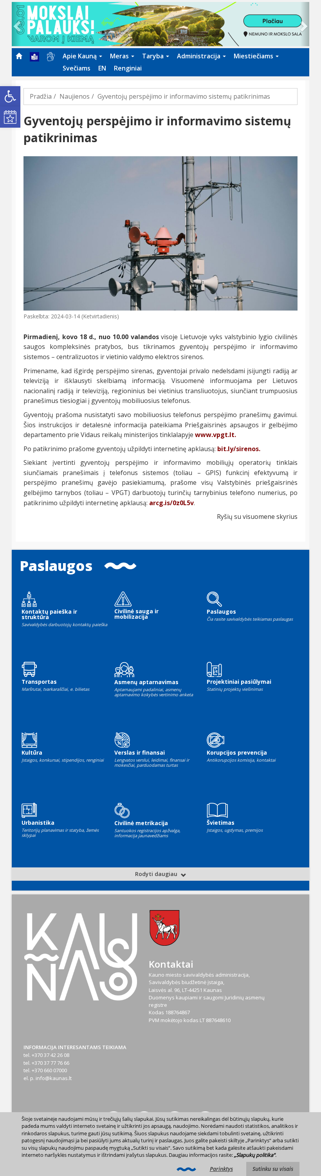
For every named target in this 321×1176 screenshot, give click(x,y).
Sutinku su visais (272, 1168)
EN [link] (102, 68)
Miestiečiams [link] (254, 56)
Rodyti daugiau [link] (157, 874)
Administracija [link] (199, 56)
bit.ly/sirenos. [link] (238, 448)
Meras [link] (120, 56)
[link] (10, 96)
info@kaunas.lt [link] (54, 1078)
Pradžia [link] (41, 96)
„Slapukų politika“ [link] (254, 1154)
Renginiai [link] (128, 68)
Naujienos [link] (75, 96)
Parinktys (221, 1168)
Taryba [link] (153, 56)
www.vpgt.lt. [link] (215, 434)
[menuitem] (19, 56)
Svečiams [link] (76, 68)
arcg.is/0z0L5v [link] (171, 503)
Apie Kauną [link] (80, 56)
